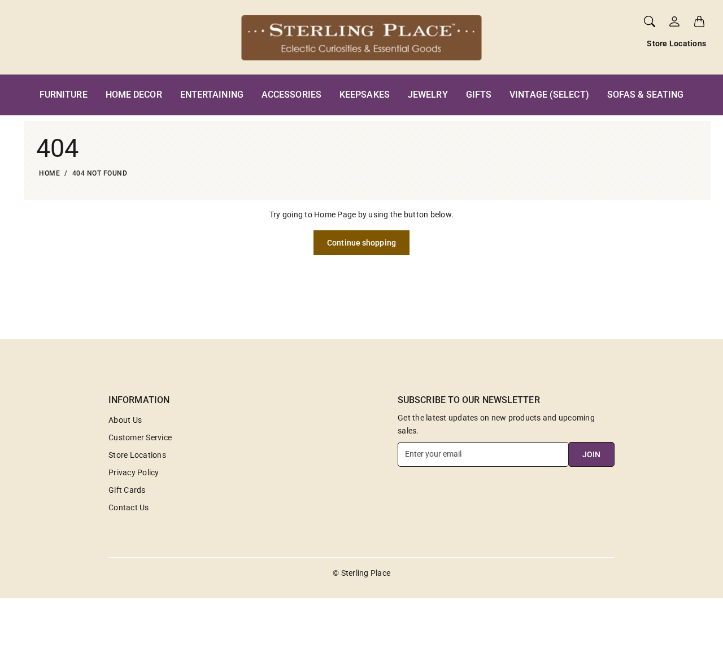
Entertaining (211, 94)
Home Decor (134, 94)
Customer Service (140, 437)
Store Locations (676, 43)
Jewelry (428, 94)
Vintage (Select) (549, 94)
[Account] (674, 21)
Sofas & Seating (645, 94)
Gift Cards (127, 489)
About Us (125, 419)
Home (49, 173)
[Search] (649, 21)
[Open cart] (699, 21)
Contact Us (128, 507)
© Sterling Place (361, 572)
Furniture (64, 94)
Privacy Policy (133, 472)
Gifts (479, 94)
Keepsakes (364, 94)
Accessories (291, 94)
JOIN (591, 454)
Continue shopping (361, 242)
